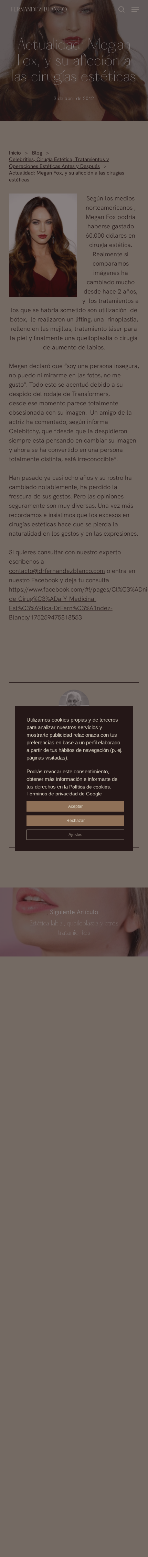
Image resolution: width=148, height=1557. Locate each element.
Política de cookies (89, 787)
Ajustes (75, 834)
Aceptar (75, 806)
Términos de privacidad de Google (64, 793)
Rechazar (75, 820)
